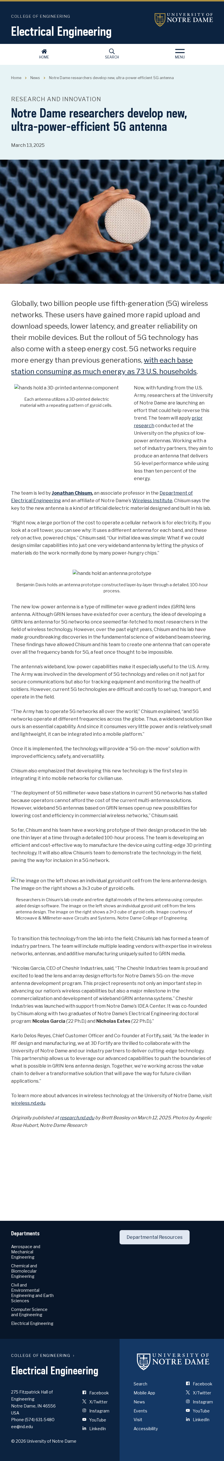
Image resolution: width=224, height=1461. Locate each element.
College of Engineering (40, 16)
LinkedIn (97, 1428)
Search (112, 57)
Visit (138, 1419)
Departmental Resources (155, 1237)
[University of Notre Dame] (173, 1361)
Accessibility (146, 1428)
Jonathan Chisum (72, 493)
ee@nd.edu (22, 1426)
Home (44, 57)
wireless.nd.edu (28, 1103)
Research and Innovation (56, 99)
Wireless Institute (152, 500)
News (35, 78)
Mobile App (144, 1392)
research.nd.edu (77, 1117)
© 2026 (18, 1441)
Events (140, 1410)
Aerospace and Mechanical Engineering (25, 1251)
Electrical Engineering (61, 31)
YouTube (97, 1419)
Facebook (98, 1392)
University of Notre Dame (184, 20)
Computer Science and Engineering (29, 1312)
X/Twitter (98, 1401)
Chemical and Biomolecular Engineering (24, 1271)
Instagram (98, 1410)
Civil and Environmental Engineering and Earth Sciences (32, 1292)
